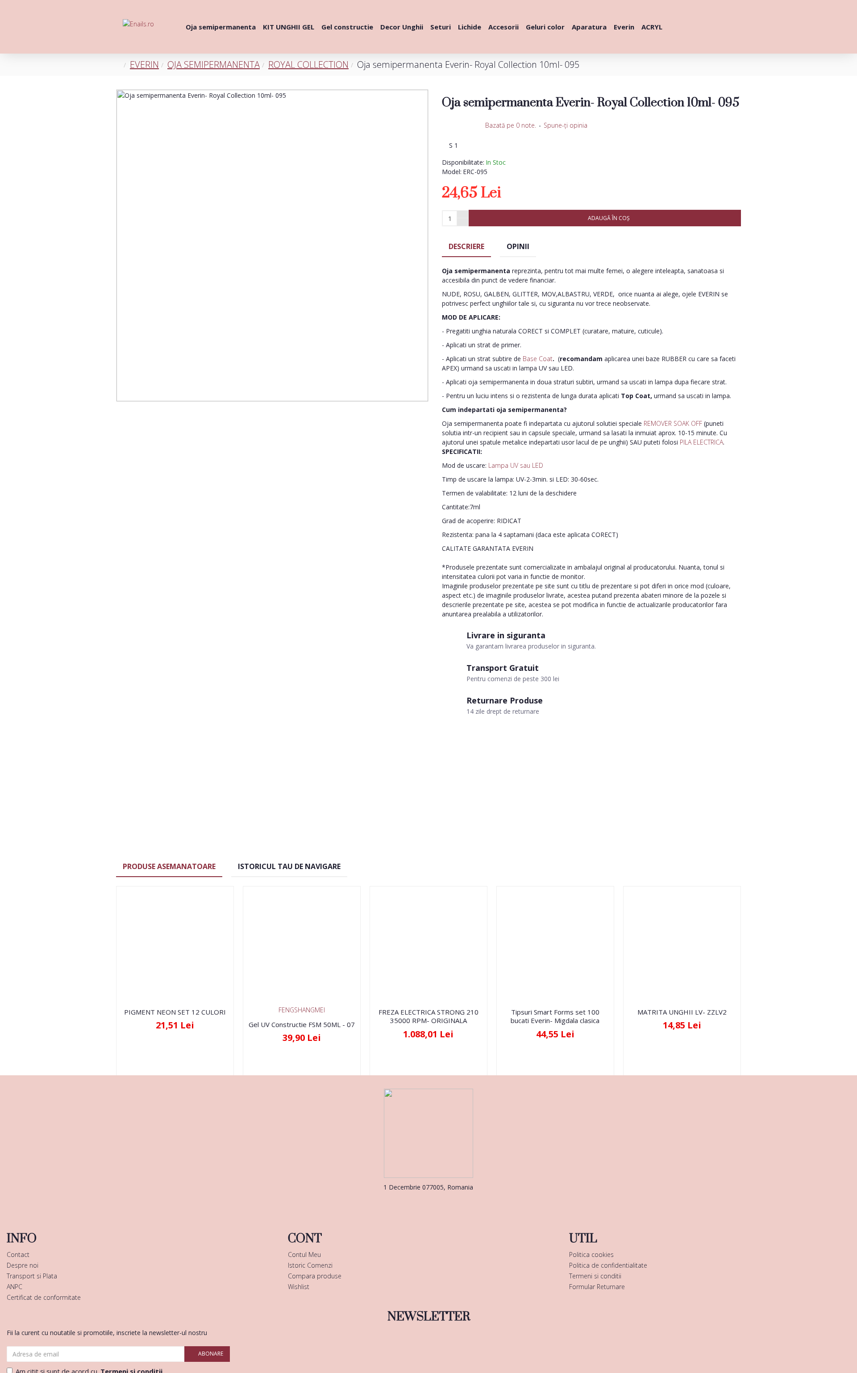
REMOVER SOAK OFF (673, 423)
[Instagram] (442, 1205)
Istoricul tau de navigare (289, 866)
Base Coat (538, 358)
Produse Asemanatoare (169, 866)
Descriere (466, 246)
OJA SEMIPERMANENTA (213, 64)
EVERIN (144, 64)
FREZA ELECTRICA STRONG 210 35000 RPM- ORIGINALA (428, 1016)
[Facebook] (415, 1205)
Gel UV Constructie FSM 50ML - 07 (302, 1024)
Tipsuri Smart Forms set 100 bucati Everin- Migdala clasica (555, 1016)
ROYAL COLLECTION (308, 64)
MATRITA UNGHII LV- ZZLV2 (682, 1012)
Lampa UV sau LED (515, 465)
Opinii (518, 246)
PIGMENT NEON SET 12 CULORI (175, 1012)
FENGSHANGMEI (302, 1010)
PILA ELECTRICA (701, 442)
